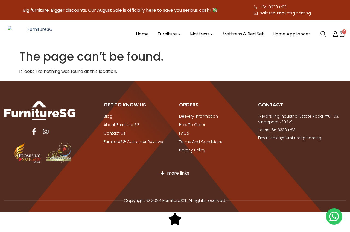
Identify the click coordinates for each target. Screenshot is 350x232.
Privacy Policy (192, 150)
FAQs (184, 133)
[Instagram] (46, 131)
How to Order (192, 124)
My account (333, 34)
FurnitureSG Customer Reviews (133, 141)
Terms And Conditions (200, 141)
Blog (108, 116)
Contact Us (115, 133)
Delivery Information (198, 116)
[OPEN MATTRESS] (211, 34)
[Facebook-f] (34, 131)
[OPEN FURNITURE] (179, 34)
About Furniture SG (122, 124)
